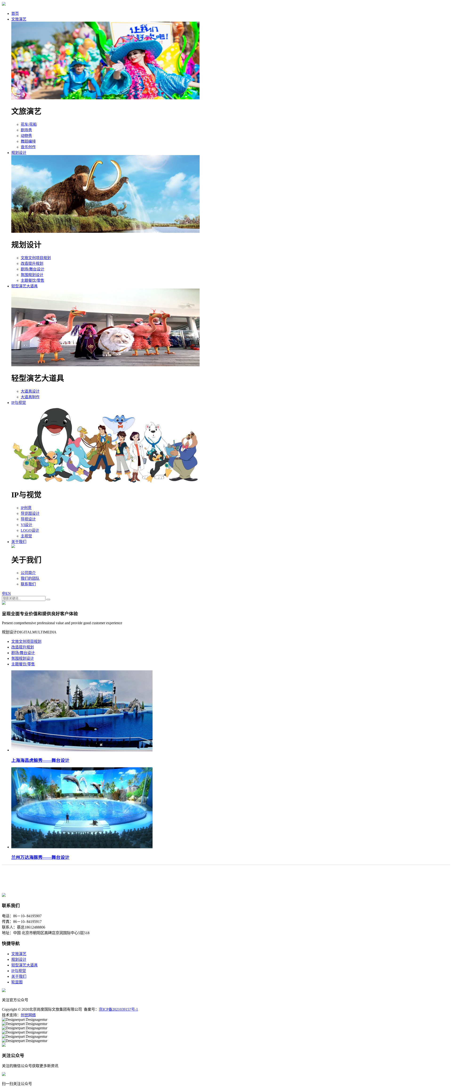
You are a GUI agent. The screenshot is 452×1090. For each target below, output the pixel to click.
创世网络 (28, 1015)
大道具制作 (30, 397)
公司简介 (28, 573)
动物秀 (26, 136)
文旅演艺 (18, 19)
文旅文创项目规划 (36, 258)
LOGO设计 (30, 530)
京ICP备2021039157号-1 (118, 1009)
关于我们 (18, 542)
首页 (15, 14)
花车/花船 (29, 124)
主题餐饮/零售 (32, 280)
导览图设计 (30, 513)
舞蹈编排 (28, 141)
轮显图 (17, 982)
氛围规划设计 (32, 275)
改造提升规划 (32, 263)
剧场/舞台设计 (32, 269)
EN (8, 593)
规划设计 (18, 153)
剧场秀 (26, 130)
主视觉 (26, 536)
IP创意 (26, 508)
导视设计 (28, 519)
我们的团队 (30, 578)
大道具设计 (30, 391)
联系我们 (28, 584)
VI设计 (26, 525)
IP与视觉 (18, 403)
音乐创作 (28, 147)
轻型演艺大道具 (24, 286)
